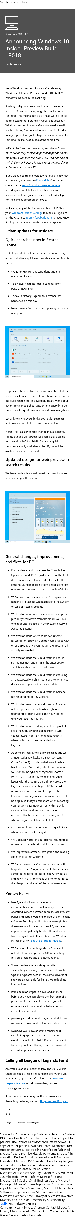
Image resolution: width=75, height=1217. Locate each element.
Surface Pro (7, 1134)
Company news (23, 1196)
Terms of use (40, 1211)
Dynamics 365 (51, 1173)
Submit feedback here (38, 217)
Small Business (38, 1180)
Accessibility (38, 1200)
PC (26, 34)
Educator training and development (33, 1165)
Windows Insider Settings (27, 213)
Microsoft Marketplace (58, 1188)
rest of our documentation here (41, 185)
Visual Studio (36, 1192)
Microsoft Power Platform (22, 1176)
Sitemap (39, 1207)
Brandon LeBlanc (13, 63)
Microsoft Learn (24, 1184)
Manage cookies (21, 1211)
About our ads (31, 1215)
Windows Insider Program (28, 1122)
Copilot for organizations (42, 1138)
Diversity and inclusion (15, 1200)
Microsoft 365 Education (30, 1161)
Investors (67, 1196)
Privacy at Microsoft (47, 1196)
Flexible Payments (44, 1153)
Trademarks (58, 1211)
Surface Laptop (26, 1134)
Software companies (13, 1192)
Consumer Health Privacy (16, 1207)
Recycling (15, 1215)
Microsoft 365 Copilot (14, 1180)
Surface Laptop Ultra (50, 1134)
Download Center (39, 1146)
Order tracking (31, 1149)
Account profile (17, 1146)
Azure (53, 1180)
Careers (51, 1192)
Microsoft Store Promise (16, 1153)
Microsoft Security (29, 1173)
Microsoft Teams (51, 1176)
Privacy (5, 1211)
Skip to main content (14, 2)
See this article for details (46, 940)
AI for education (39, 1169)
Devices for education (28, 1157)
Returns (16, 1149)
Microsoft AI (8, 1173)
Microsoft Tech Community (25, 1188)
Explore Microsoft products (35, 1142)
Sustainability (56, 1200)
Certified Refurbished (56, 1149)
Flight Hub (42, 180)
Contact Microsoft (58, 1207)
